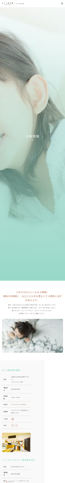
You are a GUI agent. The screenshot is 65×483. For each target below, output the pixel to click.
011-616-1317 (15, 396)
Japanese (11, 481)
